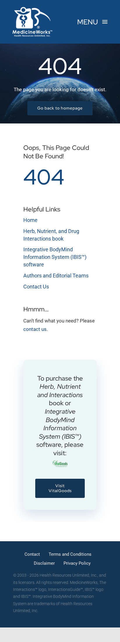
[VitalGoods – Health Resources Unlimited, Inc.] (60, 463)
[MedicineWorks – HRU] (33, 8)
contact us (35, 329)
